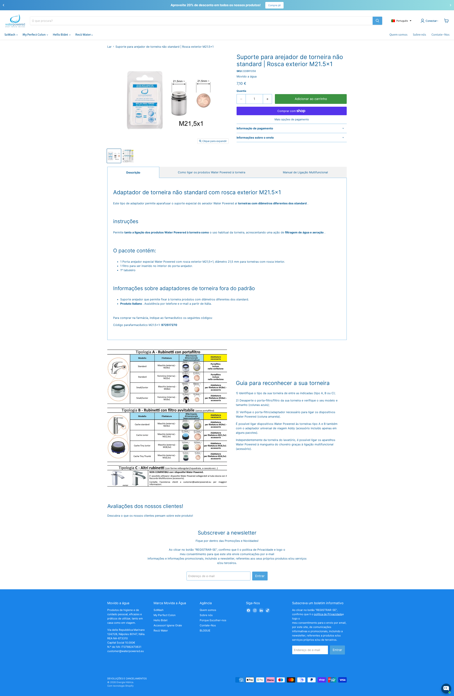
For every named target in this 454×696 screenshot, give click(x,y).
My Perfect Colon (34, 34)
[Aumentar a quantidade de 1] (267, 99)
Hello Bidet (61, 34)
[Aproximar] (377, 21)
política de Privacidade (258, 549)
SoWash (10, 34)
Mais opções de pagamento (292, 119)
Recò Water (83, 34)
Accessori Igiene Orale (168, 625)
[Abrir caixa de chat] (446, 689)
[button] (401, 21)
